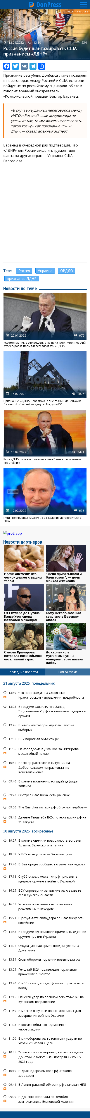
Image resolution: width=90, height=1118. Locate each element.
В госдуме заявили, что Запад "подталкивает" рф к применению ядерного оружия (45, 711)
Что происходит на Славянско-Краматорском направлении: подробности (45, 694)
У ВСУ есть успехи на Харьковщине (45, 854)
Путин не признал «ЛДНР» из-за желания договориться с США (45, 495)
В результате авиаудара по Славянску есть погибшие (45, 919)
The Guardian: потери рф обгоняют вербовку (45, 807)
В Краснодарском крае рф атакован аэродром (45, 1072)
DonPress (48, 4)
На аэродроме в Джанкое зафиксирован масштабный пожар (45, 750)
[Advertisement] (45, 213)
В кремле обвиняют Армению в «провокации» (45, 1026)
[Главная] (31, 4)
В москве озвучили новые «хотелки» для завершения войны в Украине (45, 1012)
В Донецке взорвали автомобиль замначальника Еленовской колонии (45, 1098)
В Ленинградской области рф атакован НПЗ (45, 1085)
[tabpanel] (45, 891)
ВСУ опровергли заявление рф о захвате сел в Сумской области (45, 892)
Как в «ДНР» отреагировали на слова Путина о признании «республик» (45, 437)
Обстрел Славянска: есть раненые (45, 796)
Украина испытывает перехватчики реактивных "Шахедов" (45, 906)
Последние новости (22, 672)
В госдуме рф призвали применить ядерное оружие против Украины (45, 933)
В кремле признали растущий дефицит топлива (45, 783)
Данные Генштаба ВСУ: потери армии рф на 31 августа (45, 819)
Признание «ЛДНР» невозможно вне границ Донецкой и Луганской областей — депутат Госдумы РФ (45, 378)
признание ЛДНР (21, 278)
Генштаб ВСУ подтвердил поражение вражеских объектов (45, 971)
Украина (45, 270)
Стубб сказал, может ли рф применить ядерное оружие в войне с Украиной (45, 878)
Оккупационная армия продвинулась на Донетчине (45, 947)
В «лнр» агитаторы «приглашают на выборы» (45, 727)
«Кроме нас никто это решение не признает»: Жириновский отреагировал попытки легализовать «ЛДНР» (45, 320)
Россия (24, 270)
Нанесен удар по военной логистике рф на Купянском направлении (45, 998)
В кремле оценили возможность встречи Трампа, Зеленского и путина (45, 842)
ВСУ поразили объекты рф (45, 738)
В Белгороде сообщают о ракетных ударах (45, 865)
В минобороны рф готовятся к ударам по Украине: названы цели (45, 1040)
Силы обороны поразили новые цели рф (45, 959)
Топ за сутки (67, 672)
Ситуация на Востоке (75, 11)
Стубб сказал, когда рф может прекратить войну (45, 985)
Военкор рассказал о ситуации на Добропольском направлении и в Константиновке (45, 767)
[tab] (22, 671)
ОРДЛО (66, 270)
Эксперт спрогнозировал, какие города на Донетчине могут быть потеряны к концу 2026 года (45, 1056)
